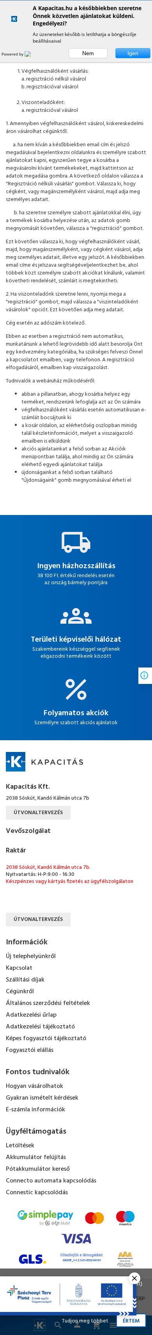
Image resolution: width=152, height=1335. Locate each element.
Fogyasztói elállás (29, 1050)
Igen (132, 53)
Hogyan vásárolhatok (34, 1086)
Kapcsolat (19, 968)
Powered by (13, 54)
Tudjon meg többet (85, 1321)
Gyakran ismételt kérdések (42, 1098)
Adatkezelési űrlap (31, 1015)
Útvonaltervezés (38, 812)
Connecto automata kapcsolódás (51, 1181)
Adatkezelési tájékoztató (40, 1027)
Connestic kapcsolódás (37, 1193)
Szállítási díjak (25, 980)
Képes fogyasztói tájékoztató (46, 1039)
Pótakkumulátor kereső (38, 1169)
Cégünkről (20, 992)
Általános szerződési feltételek (48, 1003)
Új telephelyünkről (31, 956)
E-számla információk (35, 1110)
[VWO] (32, 54)
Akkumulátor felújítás (36, 1157)
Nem (88, 53)
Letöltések (20, 1146)
